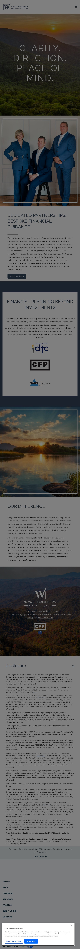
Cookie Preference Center (14, 941)
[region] (38, 934)
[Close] (71, 925)
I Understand (31, 941)
